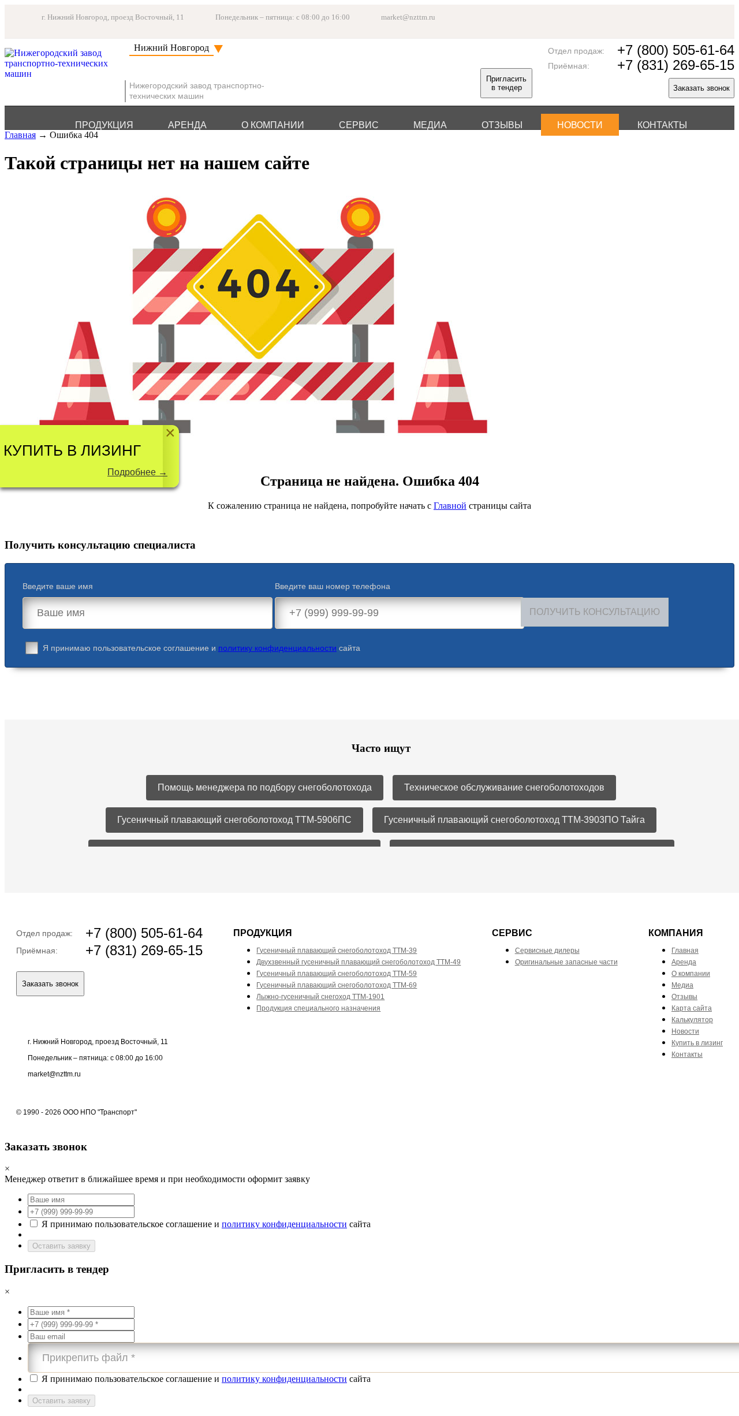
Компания (675, 933)
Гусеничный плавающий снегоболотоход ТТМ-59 (336, 974)
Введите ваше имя (58, 586)
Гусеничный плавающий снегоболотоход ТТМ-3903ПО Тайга (514, 820)
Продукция (104, 125)
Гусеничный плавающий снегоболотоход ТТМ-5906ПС (234, 820)
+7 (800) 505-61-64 (675, 50)
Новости (580, 125)
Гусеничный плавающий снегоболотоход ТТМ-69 (336, 985)
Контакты (662, 125)
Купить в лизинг (697, 1043)
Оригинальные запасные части (566, 962)
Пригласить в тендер (506, 83)
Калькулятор (692, 1020)
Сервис (359, 125)
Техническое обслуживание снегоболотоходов (504, 787)
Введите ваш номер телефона (332, 586)
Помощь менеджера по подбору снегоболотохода (265, 787)
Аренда (187, 125)
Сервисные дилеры (547, 951)
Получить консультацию (594, 612)
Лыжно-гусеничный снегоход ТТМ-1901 (320, 997)
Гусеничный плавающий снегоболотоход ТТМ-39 (336, 951)
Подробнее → (137, 472)
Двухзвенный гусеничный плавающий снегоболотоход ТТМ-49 (358, 962)
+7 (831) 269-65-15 (675, 65)
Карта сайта (691, 1008)
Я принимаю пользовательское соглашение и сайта (201, 648)
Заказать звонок (701, 88)
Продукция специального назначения (318, 1008)
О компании (272, 125)
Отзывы (502, 125)
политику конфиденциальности (277, 648)
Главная (20, 135)
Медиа (430, 125)
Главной (450, 505)
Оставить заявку (61, 1246)
